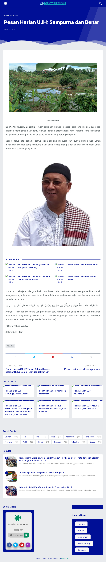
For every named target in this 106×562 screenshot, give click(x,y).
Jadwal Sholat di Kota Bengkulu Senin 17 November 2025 (45, 487)
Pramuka (8, 442)
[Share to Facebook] (15, 357)
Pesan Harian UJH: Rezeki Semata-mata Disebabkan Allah (34, 278)
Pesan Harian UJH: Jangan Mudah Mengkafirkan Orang (34, 266)
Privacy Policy (84, 543)
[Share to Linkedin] (72, 357)
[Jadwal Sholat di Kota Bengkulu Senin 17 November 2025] (11, 491)
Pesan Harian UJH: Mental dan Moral (81, 278)
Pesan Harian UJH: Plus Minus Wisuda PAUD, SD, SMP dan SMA (52, 408)
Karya (53, 437)
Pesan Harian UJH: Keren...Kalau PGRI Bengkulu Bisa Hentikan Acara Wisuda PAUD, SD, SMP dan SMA (18, 410)
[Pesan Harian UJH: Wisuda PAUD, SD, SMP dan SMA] (87, 401)
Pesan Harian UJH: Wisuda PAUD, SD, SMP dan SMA (86, 407)
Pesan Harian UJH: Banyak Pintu (82, 264)
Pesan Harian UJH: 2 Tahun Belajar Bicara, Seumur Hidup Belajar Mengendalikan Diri (28, 370)
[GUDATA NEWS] (53, 3)
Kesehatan (70, 437)
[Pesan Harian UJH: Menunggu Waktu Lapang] (18, 386)
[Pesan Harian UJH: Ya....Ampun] (87, 386)
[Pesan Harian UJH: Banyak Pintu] (60, 267)
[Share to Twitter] (34, 357)
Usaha (92, 442)
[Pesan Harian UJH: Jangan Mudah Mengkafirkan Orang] (11, 267)
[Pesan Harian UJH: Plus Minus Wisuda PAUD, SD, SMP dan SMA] (53, 401)
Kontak (81, 530)
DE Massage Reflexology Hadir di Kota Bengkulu (41, 472)
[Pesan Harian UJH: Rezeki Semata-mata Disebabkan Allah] (11, 279)
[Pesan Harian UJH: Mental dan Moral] (60, 279)
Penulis (81, 524)
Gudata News (65, 558)
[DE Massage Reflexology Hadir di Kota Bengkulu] (11, 476)
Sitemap (82, 550)
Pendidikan (89, 437)
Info (37, 437)
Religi (40, 442)
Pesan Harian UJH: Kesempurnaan (82, 369)
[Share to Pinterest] (53, 357)
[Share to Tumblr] (90, 357)
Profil (25, 442)
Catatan (11, 346)
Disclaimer (83, 537)
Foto (24, 437)
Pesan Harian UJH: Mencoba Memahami (52, 392)
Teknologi (75, 442)
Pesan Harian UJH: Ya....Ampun (82, 392)
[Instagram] (28, 545)
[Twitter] (15, 545)
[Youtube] (21, 545)
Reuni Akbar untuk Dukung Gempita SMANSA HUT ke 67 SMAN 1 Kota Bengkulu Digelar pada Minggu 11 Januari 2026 (59, 459)
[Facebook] (9, 545)
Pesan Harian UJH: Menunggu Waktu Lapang (17, 392)
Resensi (57, 442)
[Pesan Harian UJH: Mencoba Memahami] (53, 386)
